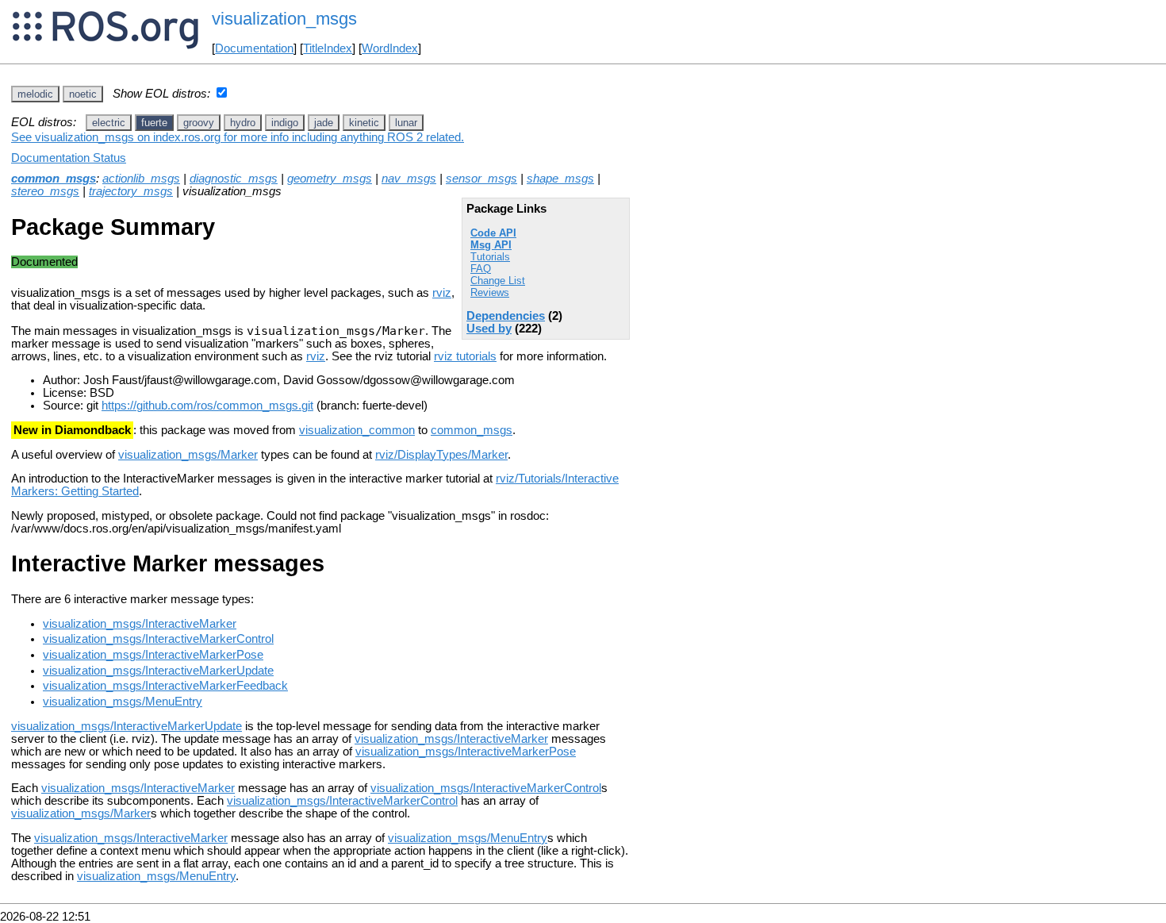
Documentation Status (68, 158)
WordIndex (390, 48)
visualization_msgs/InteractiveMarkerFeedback (165, 685)
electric (108, 123)
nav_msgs (409, 178)
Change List (497, 281)
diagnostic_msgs (234, 178)
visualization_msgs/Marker (188, 454)
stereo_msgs (45, 191)
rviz (441, 293)
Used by (489, 328)
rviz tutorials (465, 356)
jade (323, 123)
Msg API (491, 245)
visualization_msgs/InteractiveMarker (139, 623)
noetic (83, 94)
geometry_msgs (329, 178)
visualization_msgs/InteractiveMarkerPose (153, 654)
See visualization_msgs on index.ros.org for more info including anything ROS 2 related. (237, 137)
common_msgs (53, 178)
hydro (242, 123)
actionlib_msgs (141, 178)
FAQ (480, 269)
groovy (198, 123)
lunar (406, 123)
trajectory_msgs (131, 191)
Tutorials (490, 257)
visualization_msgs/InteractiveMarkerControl (158, 639)
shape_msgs (560, 178)
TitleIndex (327, 48)
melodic (35, 94)
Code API (493, 233)
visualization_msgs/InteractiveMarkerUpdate (158, 670)
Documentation (254, 48)
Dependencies (505, 316)
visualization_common (357, 430)
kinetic (364, 123)
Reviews (489, 292)
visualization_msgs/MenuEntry (122, 701)
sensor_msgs (481, 178)
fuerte (154, 123)
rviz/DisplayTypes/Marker (441, 454)
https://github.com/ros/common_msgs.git (207, 405)
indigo (284, 123)
